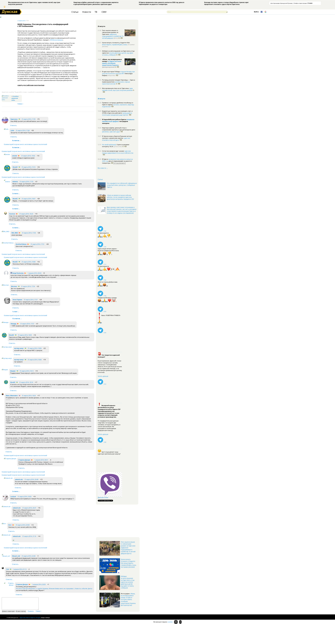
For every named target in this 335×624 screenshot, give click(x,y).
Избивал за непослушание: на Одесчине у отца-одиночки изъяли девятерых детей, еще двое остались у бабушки (128, 582)
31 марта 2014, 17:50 (29, 233)
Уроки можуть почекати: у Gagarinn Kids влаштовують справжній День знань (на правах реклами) (128, 563)
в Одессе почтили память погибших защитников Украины (111, 63)
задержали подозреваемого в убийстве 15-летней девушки (113, 36)
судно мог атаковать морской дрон (116, 139)
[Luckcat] (5, 500)
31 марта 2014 (21, 20)
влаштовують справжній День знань (114, 45)
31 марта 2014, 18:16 (26, 382)
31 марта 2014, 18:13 (27, 371)
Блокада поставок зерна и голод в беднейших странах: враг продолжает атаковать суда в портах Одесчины (226, 3)
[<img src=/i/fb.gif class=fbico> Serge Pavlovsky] (6, 275)
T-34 (7, 569)
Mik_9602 (15, 233)
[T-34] (3, 569)
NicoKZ (15, 167)
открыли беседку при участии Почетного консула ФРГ (118, 72)
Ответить (13, 125)
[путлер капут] (7, 347)
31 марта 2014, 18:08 (28, 262)
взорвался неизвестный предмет (118, 120)
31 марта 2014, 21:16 (29, 536)
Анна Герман (17, 300)
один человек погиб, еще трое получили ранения (117, 89)
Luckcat (13, 496)
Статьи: (100, 179)
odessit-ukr (19, 479)
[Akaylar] (5, 370)
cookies (170, 622)
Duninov (12, 214)
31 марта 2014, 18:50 (24, 496)
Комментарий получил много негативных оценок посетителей (25, 144)
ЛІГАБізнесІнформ (56, 40)
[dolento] (7, 182)
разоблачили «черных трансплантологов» (116, 83)
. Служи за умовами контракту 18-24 (115, 145)
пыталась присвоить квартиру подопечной (118, 106)
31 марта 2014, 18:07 (28, 199)
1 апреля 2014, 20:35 (39, 584)
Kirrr (10, 525)
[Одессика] (5, 123)
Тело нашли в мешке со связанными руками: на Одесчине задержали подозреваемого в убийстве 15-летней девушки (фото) (128, 547)
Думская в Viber (103, 497)
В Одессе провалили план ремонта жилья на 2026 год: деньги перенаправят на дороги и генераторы (161, 3)
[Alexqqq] (5, 322)
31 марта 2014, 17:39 (28, 119)
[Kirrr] (4, 524)
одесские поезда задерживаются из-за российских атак (117, 152)
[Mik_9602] (5, 231)
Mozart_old (16, 556)
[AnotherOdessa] (8, 243)
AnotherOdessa (21, 244)
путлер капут (19, 348)
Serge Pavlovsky (18, 273)
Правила (31, 611)
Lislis (12, 130)
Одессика (14, 119)
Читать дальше (103, 376)
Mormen (14, 286)
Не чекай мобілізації (109, 145)
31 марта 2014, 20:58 (22, 525)
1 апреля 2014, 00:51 (41, 460)
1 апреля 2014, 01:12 (20, 569)
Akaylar (13, 371)
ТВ (96, 12)
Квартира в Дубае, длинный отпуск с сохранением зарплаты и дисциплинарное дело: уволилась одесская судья (96, 3)
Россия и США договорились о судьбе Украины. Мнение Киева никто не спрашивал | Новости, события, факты (54, 588)
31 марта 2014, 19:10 (28, 167)
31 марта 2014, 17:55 (26, 182)
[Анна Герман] (7, 303)
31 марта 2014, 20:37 (29, 508)
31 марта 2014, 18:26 (29, 395)
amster (14, 156)
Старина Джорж (24, 460)
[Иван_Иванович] (3, 395)
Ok (176, 622)
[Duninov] (5, 214)
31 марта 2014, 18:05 (25, 335)
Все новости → (103, 168)
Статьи (74, 12)
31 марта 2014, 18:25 (26, 214)
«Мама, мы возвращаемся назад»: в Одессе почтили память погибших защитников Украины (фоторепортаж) (128, 599)
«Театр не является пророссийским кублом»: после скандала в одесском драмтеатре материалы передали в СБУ (120, 197)
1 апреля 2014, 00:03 (34, 273)
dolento (15, 182)
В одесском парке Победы (111, 72)
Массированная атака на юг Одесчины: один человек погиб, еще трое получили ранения (34, 3)
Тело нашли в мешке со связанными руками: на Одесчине (110, 32)
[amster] (7, 154)
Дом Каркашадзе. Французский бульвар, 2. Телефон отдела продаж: (291, 3)
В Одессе (105, 159)
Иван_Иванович (12, 395)
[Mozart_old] (6, 556)
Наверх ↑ (20, 104)
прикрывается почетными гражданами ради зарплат (117, 114)
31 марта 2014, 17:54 (28, 286)
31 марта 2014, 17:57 (31, 300)
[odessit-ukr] (8, 478)
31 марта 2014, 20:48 (31, 479)
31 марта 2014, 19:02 (28, 156)
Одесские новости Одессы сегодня (30, 617)
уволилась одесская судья (111, 132)
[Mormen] (5, 285)
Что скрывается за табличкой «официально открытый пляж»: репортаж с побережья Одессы (122, 185)
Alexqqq (13, 324)
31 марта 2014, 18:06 (35, 348)
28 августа (101, 99)
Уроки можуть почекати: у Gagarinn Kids (116, 43)
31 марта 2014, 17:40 (23, 130)
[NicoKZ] (7, 171)
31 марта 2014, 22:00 (28, 556)
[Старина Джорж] (10, 459)
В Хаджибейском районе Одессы (114, 119)
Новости (86, 12)
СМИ (104, 12)
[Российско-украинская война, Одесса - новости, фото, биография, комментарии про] (6, 99)
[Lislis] (6, 129)
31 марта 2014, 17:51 (37, 244)
